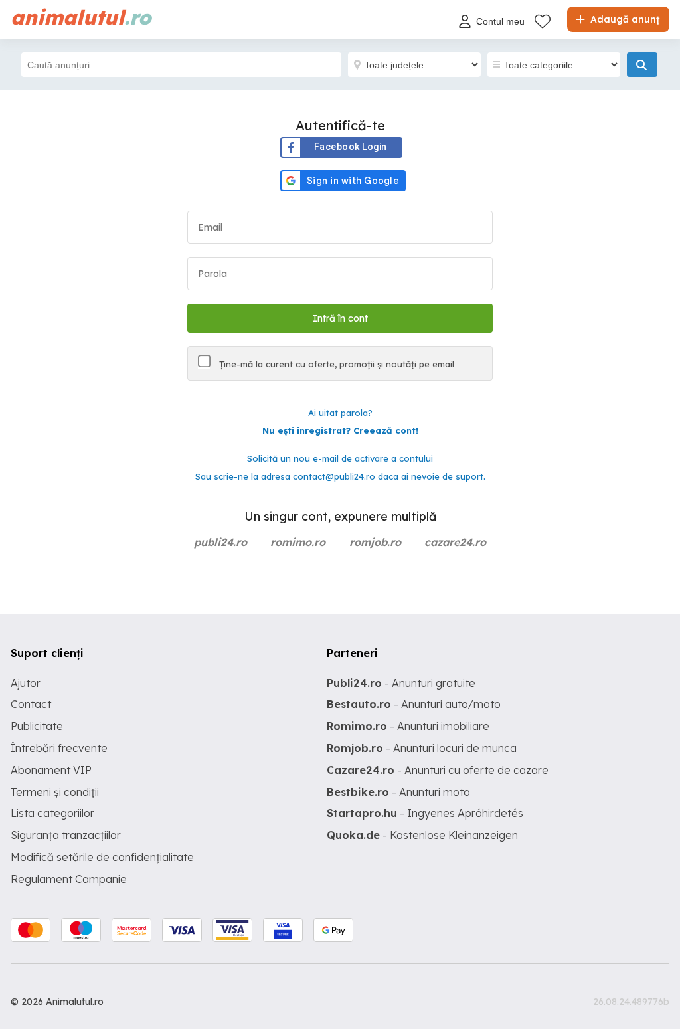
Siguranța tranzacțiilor (66, 835)
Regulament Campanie (69, 879)
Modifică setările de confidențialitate (102, 857)
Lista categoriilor (52, 813)
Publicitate (37, 726)
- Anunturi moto (398, 791)
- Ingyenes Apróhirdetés (425, 813)
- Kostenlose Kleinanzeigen (422, 835)
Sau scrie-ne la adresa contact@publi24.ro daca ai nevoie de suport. (340, 476)
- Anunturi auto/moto (414, 704)
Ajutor (26, 683)
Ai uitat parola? (340, 412)
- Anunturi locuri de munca (422, 748)
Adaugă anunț (623, 19)
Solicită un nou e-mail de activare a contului (340, 458)
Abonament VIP (51, 770)
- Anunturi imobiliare (408, 726)
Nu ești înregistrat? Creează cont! (340, 430)
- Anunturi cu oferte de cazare (438, 770)
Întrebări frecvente (59, 748)
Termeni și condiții (55, 791)
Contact (31, 704)
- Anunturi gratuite (401, 683)
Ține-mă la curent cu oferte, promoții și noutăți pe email (335, 364)
